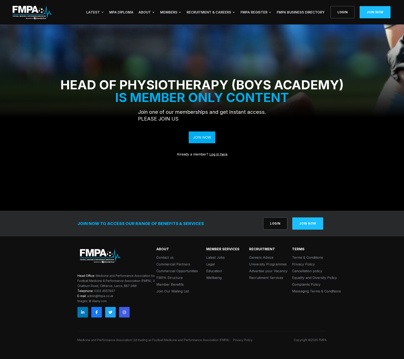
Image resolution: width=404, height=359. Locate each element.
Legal (210, 264)
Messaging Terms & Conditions (316, 291)
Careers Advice (261, 257)
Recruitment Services (266, 278)
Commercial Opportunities (177, 271)
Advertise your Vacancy (268, 271)
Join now (375, 12)
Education (214, 271)
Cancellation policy (307, 271)
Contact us (165, 257)
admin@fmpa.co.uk (100, 296)
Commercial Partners (173, 264)
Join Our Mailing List (172, 291)
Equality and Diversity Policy (314, 278)
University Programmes (268, 264)
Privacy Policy (303, 264)
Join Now (202, 137)
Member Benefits (170, 284)
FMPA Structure (169, 278)
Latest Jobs (215, 257)
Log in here (218, 154)
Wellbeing (214, 278)
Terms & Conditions (307, 257)
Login (343, 12)
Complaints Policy (306, 284)
